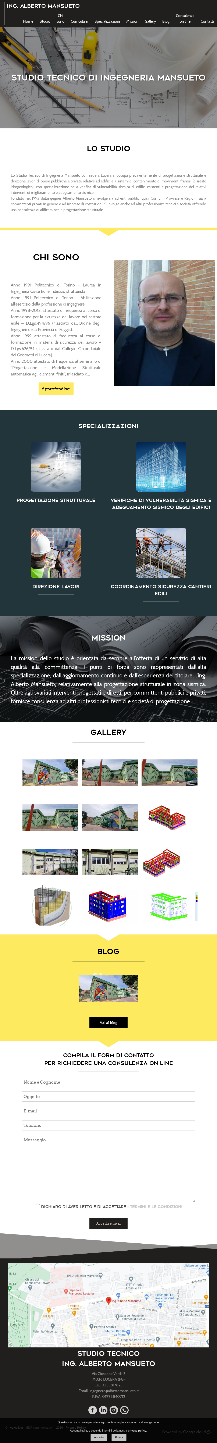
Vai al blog (108, 1023)
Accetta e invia (108, 1223)
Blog (166, 21)
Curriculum (79, 21)
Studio (45, 21)
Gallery (150, 21)
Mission (132, 21)
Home (28, 21)
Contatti (207, 21)
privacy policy (137, 1430)
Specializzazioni (107, 21)
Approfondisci (56, 388)
